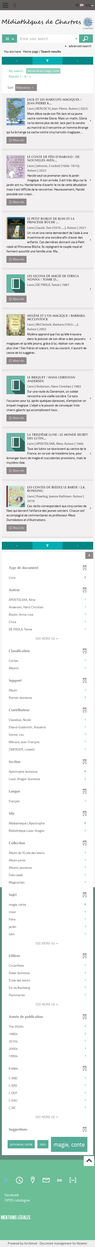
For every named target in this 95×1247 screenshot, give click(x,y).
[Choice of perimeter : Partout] (9, 38)
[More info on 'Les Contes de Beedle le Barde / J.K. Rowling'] (15, 496)
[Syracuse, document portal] (47, 23)
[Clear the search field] (76, 38)
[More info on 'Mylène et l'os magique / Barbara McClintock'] (15, 325)
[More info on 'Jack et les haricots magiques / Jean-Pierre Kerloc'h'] (15, 111)
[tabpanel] (47, 606)
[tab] (6, 1180)
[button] (77, 5)
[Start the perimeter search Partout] (86, 38)
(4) (46, 943)
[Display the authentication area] (16, 5)
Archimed (30, 1243)
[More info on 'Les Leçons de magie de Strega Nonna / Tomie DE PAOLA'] (15, 283)
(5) (46, 638)
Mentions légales (15, 1217)
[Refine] (47, 61)
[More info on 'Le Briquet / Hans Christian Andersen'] (15, 385)
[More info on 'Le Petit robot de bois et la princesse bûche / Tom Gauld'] (15, 228)
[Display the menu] (5, 5)
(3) (46, 1004)
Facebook (12, 1194)
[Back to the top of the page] (89, 1161)
